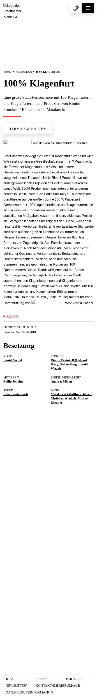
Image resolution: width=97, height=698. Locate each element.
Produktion (24, 71)
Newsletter (17, 685)
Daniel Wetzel (12, 360)
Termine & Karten (27, 129)
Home (7, 71)
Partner (73, 679)
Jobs (10, 679)
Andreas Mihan (61, 381)
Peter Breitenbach (15, 394)
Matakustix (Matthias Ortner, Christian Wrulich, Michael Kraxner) (71, 398)
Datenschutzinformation (29, 692)
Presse (41, 679)
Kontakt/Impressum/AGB (58, 685)
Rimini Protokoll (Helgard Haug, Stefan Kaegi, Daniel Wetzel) (69, 365)
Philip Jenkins (13, 381)
